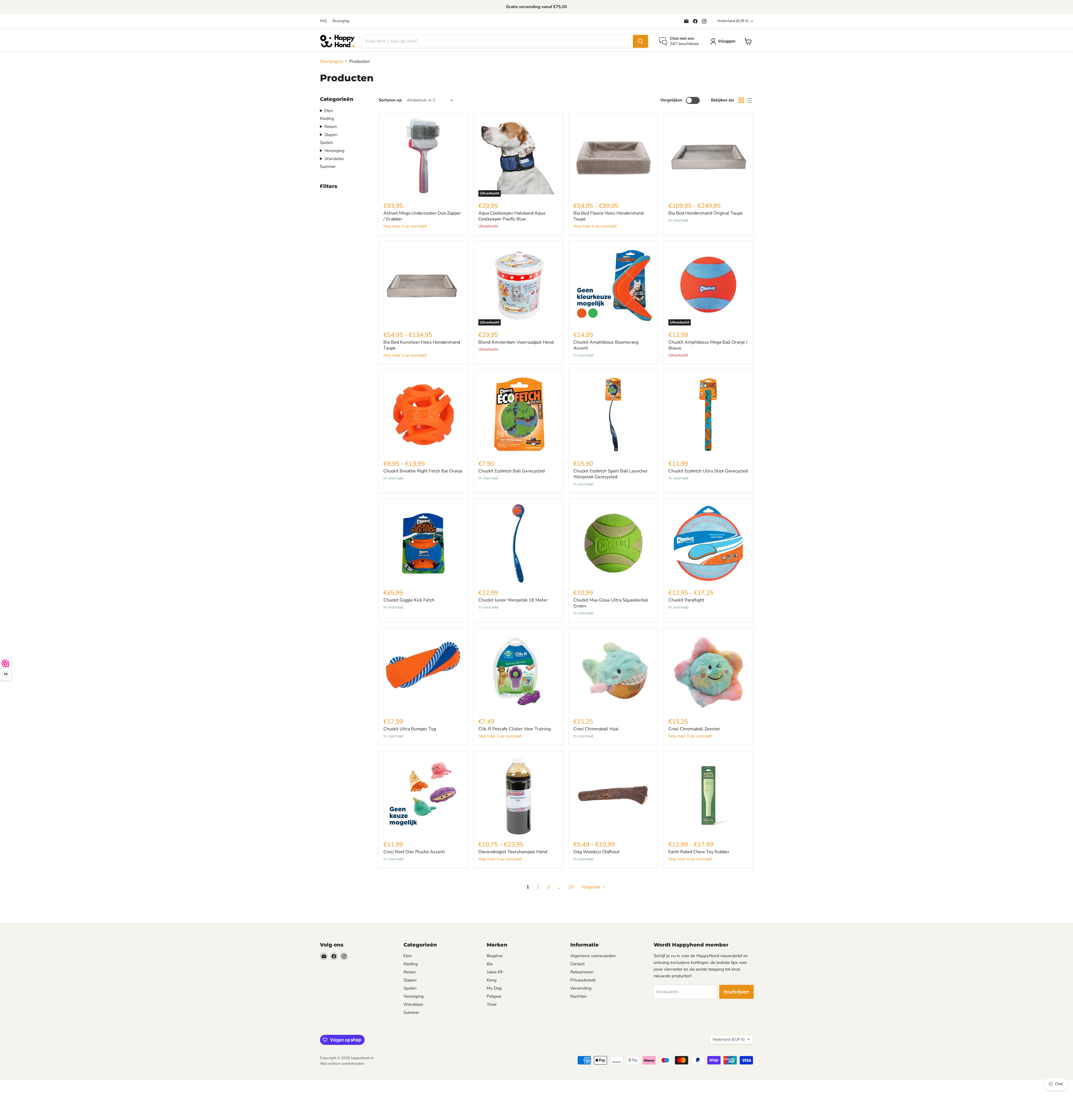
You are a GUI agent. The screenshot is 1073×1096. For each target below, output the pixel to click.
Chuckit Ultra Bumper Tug (409, 729)
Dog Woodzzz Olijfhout (596, 852)
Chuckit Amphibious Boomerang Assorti (605, 345)
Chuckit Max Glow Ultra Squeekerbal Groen (610, 603)
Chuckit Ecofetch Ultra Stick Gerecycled (708, 471)
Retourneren (582, 972)
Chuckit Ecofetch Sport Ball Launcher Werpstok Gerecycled (610, 474)
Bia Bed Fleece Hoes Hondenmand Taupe (608, 216)
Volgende (591, 887)
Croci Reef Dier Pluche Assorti (414, 852)
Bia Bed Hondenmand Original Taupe (705, 213)
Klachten (578, 996)
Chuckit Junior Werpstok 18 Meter (513, 600)
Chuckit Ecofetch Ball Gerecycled (511, 471)
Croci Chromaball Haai (595, 729)
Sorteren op (390, 100)
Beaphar (495, 956)
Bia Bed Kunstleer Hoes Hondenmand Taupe (421, 345)
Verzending (581, 988)
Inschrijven (736, 991)
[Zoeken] (640, 41)
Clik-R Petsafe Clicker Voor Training (514, 729)
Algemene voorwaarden (593, 956)
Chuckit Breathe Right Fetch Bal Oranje (422, 471)
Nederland (733, 20)
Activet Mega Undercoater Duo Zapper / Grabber (422, 216)
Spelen (326, 142)
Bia (490, 964)
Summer (328, 166)
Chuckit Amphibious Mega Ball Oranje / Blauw (707, 345)
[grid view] (741, 100)
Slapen (331, 134)
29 (571, 887)
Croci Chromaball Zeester (694, 729)
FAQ (323, 21)
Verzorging (334, 150)
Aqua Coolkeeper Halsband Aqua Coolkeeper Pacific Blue (511, 216)
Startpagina (331, 61)
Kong (492, 980)
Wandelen (334, 158)
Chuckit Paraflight (686, 600)
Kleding (327, 118)
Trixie (492, 1004)
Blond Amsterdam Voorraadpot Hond (516, 342)
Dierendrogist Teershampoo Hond (512, 852)
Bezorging (341, 21)
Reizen (330, 126)
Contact (577, 964)
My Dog (494, 988)
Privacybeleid (582, 980)
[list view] (749, 100)
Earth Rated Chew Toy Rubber (698, 852)
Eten (328, 110)
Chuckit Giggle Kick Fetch (409, 600)
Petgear (494, 996)
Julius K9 (495, 972)
